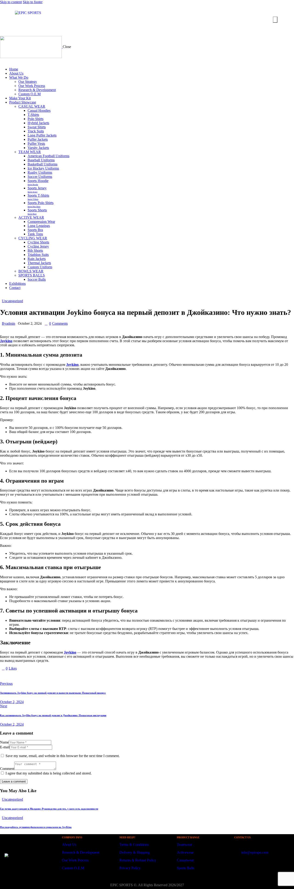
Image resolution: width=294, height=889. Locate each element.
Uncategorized (12, 301)
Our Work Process (75, 860)
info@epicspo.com (254, 852)
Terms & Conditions (134, 845)
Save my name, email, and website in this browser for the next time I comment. (63, 756)
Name (4, 742)
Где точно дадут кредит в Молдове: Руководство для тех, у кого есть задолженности (49, 808)
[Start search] (275, 20)
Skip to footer (32, 2)
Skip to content (11, 2)
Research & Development (80, 852)
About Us (69, 845)
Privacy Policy (130, 868)
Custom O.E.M (73, 868)
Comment (7, 769)
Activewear (185, 852)
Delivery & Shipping (134, 852)
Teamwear (184, 845)
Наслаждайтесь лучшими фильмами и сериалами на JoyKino (36, 827)
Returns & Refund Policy (137, 860)
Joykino (6, 341)
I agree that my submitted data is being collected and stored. (49, 773)
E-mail (5, 747)
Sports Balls (185, 868)
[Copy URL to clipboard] (44, 676)
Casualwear (185, 860)
